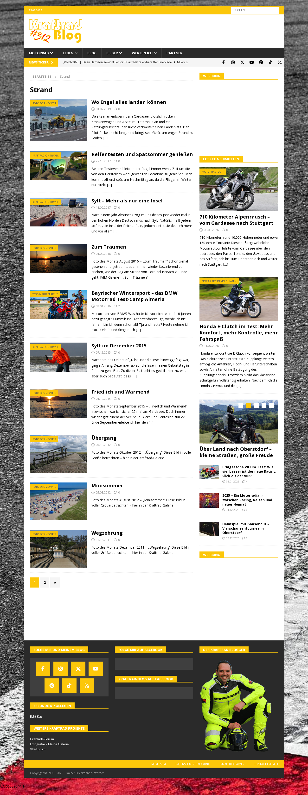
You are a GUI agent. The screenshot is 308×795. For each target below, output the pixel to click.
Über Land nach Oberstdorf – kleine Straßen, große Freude (236, 452)
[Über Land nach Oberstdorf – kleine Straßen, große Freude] (238, 422)
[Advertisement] (238, 117)
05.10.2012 (103, 445)
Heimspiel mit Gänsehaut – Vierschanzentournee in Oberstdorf (245, 527)
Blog (91, 53)
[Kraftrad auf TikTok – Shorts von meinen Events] (270, 62)
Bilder (112, 53)
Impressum (158, 763)
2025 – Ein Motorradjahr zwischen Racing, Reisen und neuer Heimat (247, 499)
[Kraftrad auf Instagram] (233, 62)
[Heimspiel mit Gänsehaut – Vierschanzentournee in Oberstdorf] (209, 528)
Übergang (103, 438)
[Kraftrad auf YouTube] (251, 62)
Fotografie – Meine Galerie (49, 743)
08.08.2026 (211, 230)
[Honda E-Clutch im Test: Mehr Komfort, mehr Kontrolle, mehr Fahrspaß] (238, 299)
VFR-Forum (37, 748)
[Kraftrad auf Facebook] (223, 62)
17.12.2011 (103, 540)
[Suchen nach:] (255, 9)
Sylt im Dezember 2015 (119, 345)
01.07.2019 (103, 109)
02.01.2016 (103, 306)
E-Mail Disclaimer (232, 763)
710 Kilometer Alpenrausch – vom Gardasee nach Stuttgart (236, 219)
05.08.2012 (103, 492)
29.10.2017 (103, 161)
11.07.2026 (211, 346)
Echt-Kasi (36, 716)
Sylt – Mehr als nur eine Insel (127, 200)
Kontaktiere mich (266, 763)
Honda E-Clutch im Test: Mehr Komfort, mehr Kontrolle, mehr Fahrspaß (238, 332)
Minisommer (107, 485)
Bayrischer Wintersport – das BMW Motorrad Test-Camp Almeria (134, 296)
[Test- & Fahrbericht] (58, 304)
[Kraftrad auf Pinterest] (261, 62)
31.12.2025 (232, 509)
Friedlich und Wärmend (120, 391)
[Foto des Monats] (58, 120)
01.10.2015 (103, 398)
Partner (174, 53)
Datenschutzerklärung (192, 763)
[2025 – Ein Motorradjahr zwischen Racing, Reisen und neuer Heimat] (209, 500)
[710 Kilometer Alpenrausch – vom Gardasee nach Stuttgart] (238, 189)
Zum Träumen (108, 247)
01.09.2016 (103, 253)
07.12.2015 (103, 352)
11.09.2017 (103, 207)
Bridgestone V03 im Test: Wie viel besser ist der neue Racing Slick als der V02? (249, 470)
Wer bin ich (142, 53)
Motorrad (39, 53)
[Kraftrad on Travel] (58, 165)
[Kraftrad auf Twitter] (242, 62)
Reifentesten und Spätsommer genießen (142, 154)
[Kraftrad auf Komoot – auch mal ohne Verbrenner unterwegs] (280, 62)
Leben (68, 53)
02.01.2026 (232, 481)
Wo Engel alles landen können (128, 102)
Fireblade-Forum (42, 738)
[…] (105, 138)
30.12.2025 (232, 537)
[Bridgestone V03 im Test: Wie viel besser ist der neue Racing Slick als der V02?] (209, 471)
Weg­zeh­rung (107, 533)
